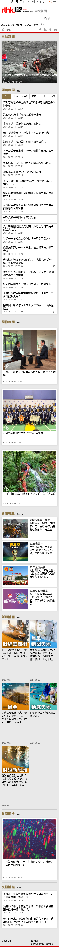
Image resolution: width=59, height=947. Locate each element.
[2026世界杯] (15, 560)
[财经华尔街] (15, 634)
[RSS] (45, 29)
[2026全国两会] (15, 584)
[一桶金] (15, 697)
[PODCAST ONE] (50, 29)
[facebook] (40, 29)
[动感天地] (43, 697)
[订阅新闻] (55, 29)
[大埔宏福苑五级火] (15, 536)
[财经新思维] (15, 760)
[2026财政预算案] (15, 607)
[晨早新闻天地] (43, 634)
